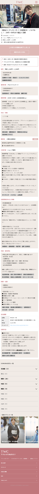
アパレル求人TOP (5, 458)
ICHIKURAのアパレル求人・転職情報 (19, 458)
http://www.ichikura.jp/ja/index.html (19, 325)
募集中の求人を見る (19, 52)
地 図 (35, 139)
